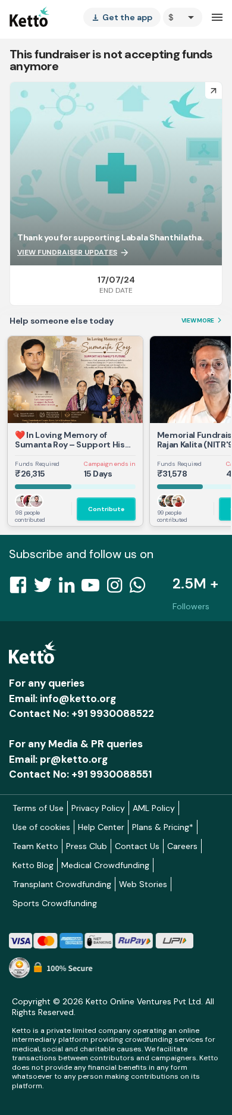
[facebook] (21, 588)
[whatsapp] (141, 588)
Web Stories (143, 884)
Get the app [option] (122, 17)
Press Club (86, 846)
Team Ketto (35, 846)
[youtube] (93, 588)
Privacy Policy (98, 808)
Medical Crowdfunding (105, 865)
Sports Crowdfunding (54, 903)
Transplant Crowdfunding (61, 884)
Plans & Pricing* (162, 827)
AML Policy (154, 808)
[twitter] (46, 588)
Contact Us (137, 846)
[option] (182, 17)
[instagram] (118, 588)
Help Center (101, 827)
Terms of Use (38, 808)
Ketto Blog (33, 865)
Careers (182, 846)
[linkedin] (70, 588)
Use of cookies (41, 827)
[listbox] (122, 17)
